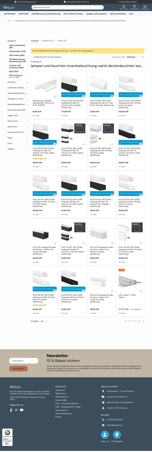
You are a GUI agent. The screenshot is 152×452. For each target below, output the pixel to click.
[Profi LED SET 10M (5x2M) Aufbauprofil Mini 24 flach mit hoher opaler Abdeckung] (45, 185)
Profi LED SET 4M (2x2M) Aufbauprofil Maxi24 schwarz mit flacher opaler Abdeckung (72, 250)
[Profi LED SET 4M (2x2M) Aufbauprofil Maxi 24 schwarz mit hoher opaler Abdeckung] (73, 185)
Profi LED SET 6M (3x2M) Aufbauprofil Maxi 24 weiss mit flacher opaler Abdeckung (130, 250)
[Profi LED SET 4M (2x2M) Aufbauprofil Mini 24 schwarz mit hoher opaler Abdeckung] (73, 134)
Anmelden (18, 368)
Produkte (35, 40)
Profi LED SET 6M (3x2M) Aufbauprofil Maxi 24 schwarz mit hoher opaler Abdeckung (44, 151)
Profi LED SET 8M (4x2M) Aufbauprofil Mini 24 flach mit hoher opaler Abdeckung (101, 151)
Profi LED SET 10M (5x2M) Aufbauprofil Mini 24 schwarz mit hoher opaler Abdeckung (130, 151)
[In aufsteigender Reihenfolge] (143, 57)
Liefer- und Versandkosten (66, 403)
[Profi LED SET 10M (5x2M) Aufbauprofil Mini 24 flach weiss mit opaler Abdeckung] (131, 86)
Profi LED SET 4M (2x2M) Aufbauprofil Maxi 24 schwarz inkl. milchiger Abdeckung (100, 202)
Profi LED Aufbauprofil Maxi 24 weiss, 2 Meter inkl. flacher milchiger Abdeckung (101, 250)
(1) (45, 158)
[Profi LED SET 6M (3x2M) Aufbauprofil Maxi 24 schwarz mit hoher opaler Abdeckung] (45, 134)
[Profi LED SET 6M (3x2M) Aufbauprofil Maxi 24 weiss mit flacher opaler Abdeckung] (131, 233)
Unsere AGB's (61, 400)
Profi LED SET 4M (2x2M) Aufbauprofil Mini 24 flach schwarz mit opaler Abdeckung (72, 298)
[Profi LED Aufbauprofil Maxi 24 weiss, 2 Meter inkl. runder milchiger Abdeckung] (102, 281)
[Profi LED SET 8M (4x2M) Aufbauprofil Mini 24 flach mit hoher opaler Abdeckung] (102, 134)
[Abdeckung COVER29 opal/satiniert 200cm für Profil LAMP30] (45, 86)
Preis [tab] (10, 143)
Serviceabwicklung (63, 413)
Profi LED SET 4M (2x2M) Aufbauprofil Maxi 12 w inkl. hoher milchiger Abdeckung (102, 103)
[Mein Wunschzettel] (134, 7)
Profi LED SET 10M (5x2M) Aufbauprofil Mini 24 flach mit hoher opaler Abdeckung (44, 202)
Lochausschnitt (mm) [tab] (17, 132)
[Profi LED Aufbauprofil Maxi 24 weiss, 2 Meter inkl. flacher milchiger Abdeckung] (102, 233)
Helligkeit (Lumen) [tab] (15, 99)
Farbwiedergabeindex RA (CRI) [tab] (18, 104)
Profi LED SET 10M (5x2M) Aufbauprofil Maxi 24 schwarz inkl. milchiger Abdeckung (72, 104)
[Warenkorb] (145, 7)
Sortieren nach (118, 57)
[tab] (35, 40)
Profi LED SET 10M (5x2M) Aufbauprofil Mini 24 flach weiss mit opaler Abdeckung (130, 104)
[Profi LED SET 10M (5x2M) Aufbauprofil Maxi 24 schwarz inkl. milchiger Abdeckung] (73, 86)
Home (9, 21)
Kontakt (58, 417)
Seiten (62, 40)
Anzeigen (35, 321)
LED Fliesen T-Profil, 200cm (127, 296)
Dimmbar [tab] (11, 82)
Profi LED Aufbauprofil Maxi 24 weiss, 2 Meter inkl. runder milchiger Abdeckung (101, 298)
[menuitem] (10, 13)
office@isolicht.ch (115, 425)
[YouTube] (21, 410)
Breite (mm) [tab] (13, 121)
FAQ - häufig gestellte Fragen (68, 407)
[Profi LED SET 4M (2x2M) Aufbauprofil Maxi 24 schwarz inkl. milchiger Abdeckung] (102, 185)
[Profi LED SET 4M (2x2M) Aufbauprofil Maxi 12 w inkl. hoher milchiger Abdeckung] (102, 86)
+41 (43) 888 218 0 (115, 420)
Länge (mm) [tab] (13, 115)
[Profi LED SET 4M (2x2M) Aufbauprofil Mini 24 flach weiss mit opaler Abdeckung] (45, 281)
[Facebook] (11, 410)
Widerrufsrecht (62, 397)
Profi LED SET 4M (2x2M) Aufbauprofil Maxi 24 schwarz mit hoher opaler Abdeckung (72, 202)
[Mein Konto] (124, 7)
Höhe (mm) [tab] (12, 126)
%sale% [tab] (11, 149)
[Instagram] (16, 410)
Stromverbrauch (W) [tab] (16, 110)
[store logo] (9, 7)
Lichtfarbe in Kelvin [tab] (16, 87)
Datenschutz (60, 393)
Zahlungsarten (61, 410)
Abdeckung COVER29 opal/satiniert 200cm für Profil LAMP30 (43, 103)
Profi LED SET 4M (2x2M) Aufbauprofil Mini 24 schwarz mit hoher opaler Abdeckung (72, 151)
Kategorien (48, 40)
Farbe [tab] (10, 138)
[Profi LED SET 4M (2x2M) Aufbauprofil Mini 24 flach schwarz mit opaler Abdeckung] (73, 281)
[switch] (7, 443)
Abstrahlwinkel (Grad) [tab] (17, 93)
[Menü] (11, 430)
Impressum (60, 390)
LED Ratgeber (117, 441)
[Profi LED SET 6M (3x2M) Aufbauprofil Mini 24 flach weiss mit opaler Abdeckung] (131, 185)
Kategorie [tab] (12, 41)
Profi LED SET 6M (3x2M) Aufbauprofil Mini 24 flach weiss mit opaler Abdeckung (130, 202)
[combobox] (67, 7)
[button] (133, 57)
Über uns (105, 441)
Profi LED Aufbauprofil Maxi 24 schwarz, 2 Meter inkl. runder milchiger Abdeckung (44, 250)
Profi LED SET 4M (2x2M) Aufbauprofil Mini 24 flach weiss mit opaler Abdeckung (44, 298)
